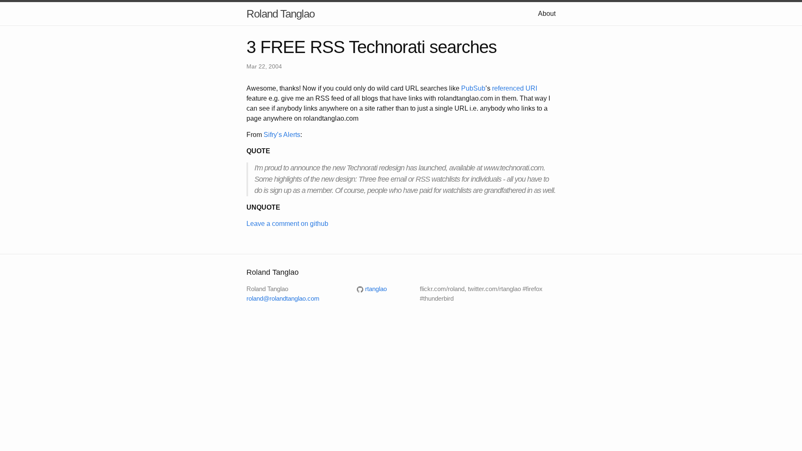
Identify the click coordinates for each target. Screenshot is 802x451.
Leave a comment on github (287, 223)
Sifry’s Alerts (282, 134)
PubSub (473, 88)
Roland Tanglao (280, 14)
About (547, 13)
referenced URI (514, 88)
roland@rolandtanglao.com (283, 298)
